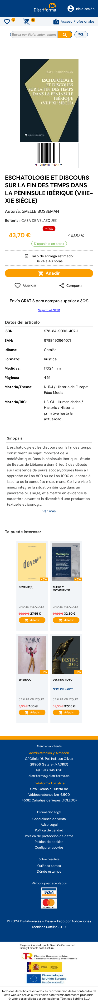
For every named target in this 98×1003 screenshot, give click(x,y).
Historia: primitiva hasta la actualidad (59, 413)
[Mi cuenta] (56, 21)
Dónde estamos (49, 871)
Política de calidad (49, 830)
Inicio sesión (84, 9)
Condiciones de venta (49, 819)
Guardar (29, 285)
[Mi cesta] (26, 21)
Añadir (52, 273)
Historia (50, 407)
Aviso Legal (49, 824)
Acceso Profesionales (77, 21)
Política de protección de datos (49, 836)
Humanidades (69, 402)
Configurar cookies (49, 847)
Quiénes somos (49, 866)
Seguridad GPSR (49, 310)
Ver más (49, 511)
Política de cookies (49, 842)
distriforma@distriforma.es (49, 776)
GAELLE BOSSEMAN (40, 211)
